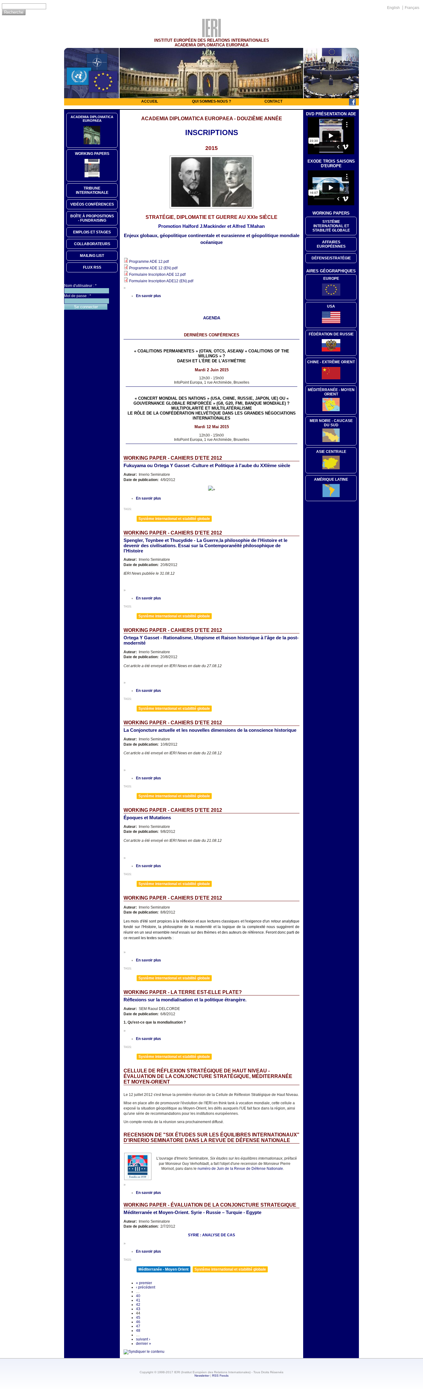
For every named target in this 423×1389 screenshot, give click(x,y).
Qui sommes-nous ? (211, 101)
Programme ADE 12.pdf (149, 261)
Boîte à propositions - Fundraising (92, 218)
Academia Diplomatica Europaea (92, 118)
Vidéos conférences (92, 204)
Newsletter (201, 1375)
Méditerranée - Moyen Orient (163, 1269)
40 (138, 1296)
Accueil (149, 101)
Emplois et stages (92, 232)
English (393, 8)
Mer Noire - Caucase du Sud (331, 423)
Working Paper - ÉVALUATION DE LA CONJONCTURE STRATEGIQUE (210, 1205)
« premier (144, 1283)
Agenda (211, 318)
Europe (331, 278)
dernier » (143, 1343)
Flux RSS (92, 267)
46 (138, 1322)
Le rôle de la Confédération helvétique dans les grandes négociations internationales (212, 415)
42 (138, 1304)
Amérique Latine (331, 479)
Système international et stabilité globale (174, 519)
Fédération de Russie (331, 334)
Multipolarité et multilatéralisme (211, 408)
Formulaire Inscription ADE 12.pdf (157, 274)
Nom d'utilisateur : (80, 285)
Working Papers (92, 153)
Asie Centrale (331, 452)
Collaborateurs (92, 244)
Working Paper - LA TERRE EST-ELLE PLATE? (183, 992)
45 (138, 1317)
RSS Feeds (220, 1375)
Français (412, 8)
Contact (273, 101)
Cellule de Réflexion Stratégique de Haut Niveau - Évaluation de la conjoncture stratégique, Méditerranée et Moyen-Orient (208, 1076)
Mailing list (92, 256)
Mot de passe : (77, 296)
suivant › (143, 1339)
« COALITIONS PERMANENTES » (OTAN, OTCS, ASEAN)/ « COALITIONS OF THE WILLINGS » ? (211, 353)
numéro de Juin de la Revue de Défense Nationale (240, 1168)
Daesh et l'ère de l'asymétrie (211, 361)
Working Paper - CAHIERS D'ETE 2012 (173, 458)
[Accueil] (211, 35)
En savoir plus (148, 296)
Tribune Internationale (92, 190)
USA (331, 306)
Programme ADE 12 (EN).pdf (153, 268)
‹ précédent (145, 1287)
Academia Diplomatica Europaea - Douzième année (211, 118)
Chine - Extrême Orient (331, 362)
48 (138, 1330)
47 (138, 1326)
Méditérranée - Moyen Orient (331, 392)
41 (138, 1300)
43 (138, 1309)
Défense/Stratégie (331, 258)
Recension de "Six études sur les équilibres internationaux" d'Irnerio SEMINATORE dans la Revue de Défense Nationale (211, 1137)
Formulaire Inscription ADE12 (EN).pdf (161, 281)
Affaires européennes (331, 244)
